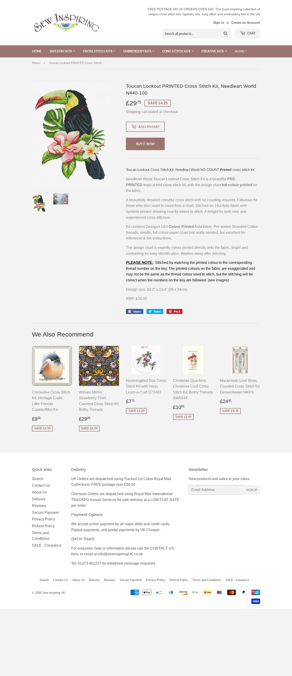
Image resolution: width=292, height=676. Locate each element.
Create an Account (245, 22)
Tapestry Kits (61, 51)
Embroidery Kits (137, 51)
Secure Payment (45, 512)
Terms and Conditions (206, 580)
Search (38, 479)
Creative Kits (212, 51)
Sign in (218, 22)
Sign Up (251, 490)
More (239, 51)
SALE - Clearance (46, 545)
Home (37, 51)
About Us (39, 492)
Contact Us (41, 485)
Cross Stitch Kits (98, 51)
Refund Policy (43, 526)
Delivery (38, 499)
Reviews (39, 506)
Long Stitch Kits (176, 51)
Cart (251, 33)
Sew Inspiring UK (53, 592)
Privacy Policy (43, 519)
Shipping (133, 112)
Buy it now (145, 144)
